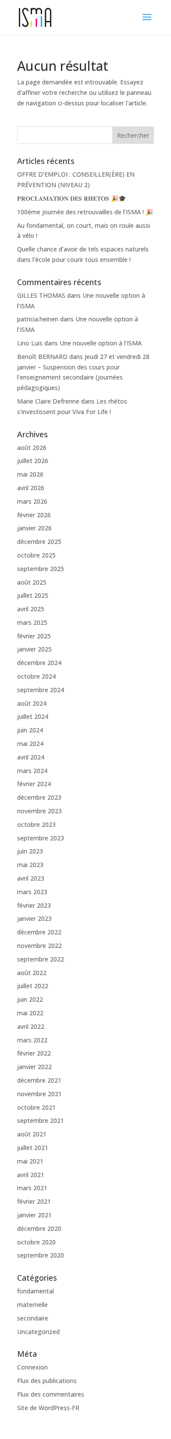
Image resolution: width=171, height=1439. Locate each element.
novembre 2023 (39, 811)
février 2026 (34, 515)
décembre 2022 (39, 932)
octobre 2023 (36, 824)
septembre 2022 (40, 959)
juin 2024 (30, 730)
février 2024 (34, 784)
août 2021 (31, 1134)
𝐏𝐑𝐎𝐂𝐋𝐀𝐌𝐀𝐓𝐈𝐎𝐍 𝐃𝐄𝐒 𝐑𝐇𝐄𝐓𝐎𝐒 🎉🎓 (71, 198)
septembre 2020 (40, 1255)
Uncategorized (38, 1332)
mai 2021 (30, 1161)
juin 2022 (30, 999)
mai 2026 (30, 474)
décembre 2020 (39, 1228)
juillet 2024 (32, 716)
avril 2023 (30, 878)
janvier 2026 (34, 528)
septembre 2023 (40, 838)
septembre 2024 (40, 690)
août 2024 (31, 703)
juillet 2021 (32, 1147)
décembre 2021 (39, 1080)
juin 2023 (30, 851)
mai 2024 (30, 743)
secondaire (32, 1318)
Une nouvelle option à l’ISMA (101, 343)
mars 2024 (32, 771)
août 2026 (31, 447)
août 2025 (31, 582)
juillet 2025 (32, 595)
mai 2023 (30, 865)
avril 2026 (30, 488)
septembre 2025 (40, 568)
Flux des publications (47, 1380)
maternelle (32, 1304)
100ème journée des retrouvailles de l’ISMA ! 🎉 (85, 212)
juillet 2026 (32, 460)
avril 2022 (30, 1026)
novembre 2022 (39, 945)
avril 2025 (30, 609)
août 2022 (31, 973)
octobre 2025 (36, 555)
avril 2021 (30, 1175)
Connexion (32, 1367)
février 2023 (34, 905)
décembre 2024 (39, 663)
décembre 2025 (39, 541)
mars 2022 (32, 1040)
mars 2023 (32, 892)
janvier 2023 (34, 918)
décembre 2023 (39, 797)
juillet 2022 (32, 986)
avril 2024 (30, 757)
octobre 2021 (36, 1107)
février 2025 (34, 636)
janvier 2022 (34, 1067)
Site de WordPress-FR (48, 1408)
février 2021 (34, 1201)
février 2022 (34, 1053)
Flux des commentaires (50, 1394)
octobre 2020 (36, 1242)
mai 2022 (30, 1013)
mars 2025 (32, 622)
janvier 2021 (34, 1215)
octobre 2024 (36, 676)
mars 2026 (32, 501)
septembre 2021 (40, 1120)
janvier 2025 (34, 649)
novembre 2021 (39, 1094)
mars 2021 (32, 1188)
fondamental (35, 1291)
